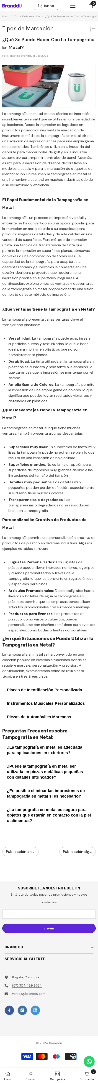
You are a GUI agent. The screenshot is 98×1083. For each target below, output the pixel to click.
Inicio (5, 16)
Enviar (49, 928)
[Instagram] (22, 1010)
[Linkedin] (35, 1010)
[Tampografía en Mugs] (49, 86)
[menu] (72, 5)
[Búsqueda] (40, 6)
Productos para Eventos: (31, 613)
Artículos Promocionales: (31, 590)
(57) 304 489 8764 (27, 985)
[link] (30, 1075)
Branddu (55, 1043)
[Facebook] (9, 1010)
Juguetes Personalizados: (31, 562)
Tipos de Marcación (27, 16)
